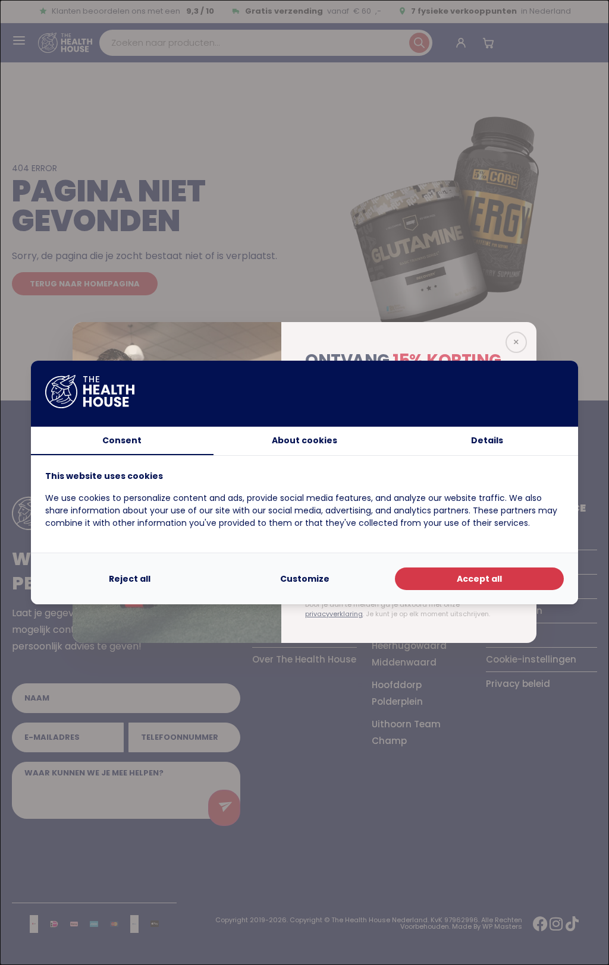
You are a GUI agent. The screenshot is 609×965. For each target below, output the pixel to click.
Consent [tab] (122, 440)
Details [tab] (487, 440)
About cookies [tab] (304, 440)
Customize (304, 579)
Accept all (479, 579)
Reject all (129, 579)
